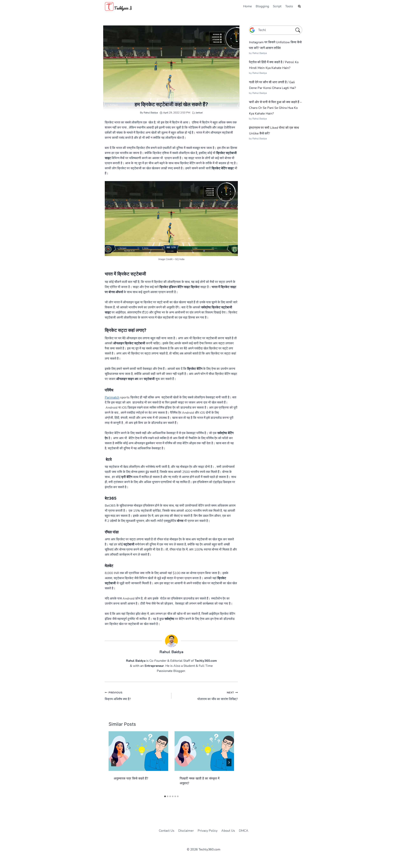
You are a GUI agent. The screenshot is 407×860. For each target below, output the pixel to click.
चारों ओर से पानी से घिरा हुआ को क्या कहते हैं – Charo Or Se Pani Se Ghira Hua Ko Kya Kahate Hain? (275, 108)
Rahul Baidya (151, 112)
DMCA (243, 830)
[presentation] (138, 751)
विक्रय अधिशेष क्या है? (118, 696)
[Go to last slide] (113, 762)
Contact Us (166, 830)
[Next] (228, 762)
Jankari (199, 112)
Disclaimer (186, 830)
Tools (289, 6)
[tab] (165, 796)
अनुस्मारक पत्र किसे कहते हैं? (131, 778)
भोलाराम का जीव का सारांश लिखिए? (217, 696)
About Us (228, 830)
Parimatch (112, 397)
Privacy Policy (207, 830)
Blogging (262, 6)
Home (247, 6)
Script (277, 6)
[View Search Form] (299, 6)
